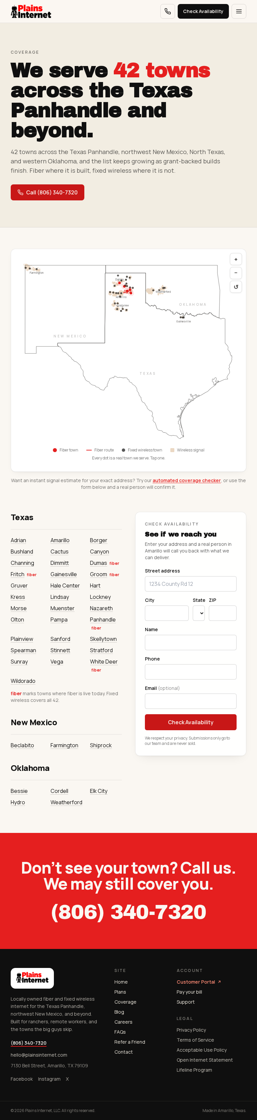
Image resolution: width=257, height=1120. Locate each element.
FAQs (120, 1032)
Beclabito (22, 745)
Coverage (125, 1002)
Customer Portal (196, 982)
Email (162, 688)
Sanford (60, 639)
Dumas (98, 563)
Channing (22, 563)
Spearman (23, 650)
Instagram (49, 1079)
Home (121, 982)
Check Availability (203, 11)
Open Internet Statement (205, 1060)
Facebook (22, 1079)
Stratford (101, 650)
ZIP (212, 600)
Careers (123, 1022)
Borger (98, 540)
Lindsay (60, 597)
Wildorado (23, 681)
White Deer (104, 661)
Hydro (18, 802)
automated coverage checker (187, 480)
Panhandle (103, 619)
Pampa (59, 619)
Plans (120, 992)
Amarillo (60, 540)
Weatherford (66, 802)
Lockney (100, 597)
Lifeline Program (194, 1070)
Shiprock (101, 745)
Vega (57, 661)
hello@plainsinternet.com (39, 1055)
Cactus (60, 551)
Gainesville (64, 574)
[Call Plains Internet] (167, 11)
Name (151, 629)
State (199, 600)
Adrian (18, 540)
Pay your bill (189, 992)
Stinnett (60, 650)
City (150, 600)
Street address (162, 571)
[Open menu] (239, 11)
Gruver (19, 585)
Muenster (63, 608)
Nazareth (101, 608)
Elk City (98, 791)
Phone (152, 659)
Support (186, 1002)
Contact (123, 1052)
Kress (18, 597)
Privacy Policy (191, 1030)
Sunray (19, 661)
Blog (119, 1012)
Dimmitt (60, 563)
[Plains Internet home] (31, 11)
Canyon (99, 551)
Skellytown (103, 639)
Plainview (22, 639)
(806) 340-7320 (128, 912)
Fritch (17, 574)
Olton (17, 619)
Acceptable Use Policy (202, 1050)
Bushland (22, 551)
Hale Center (65, 585)
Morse (19, 608)
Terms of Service (195, 1040)
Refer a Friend (129, 1042)
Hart (95, 585)
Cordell (59, 791)
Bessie (19, 791)
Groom (98, 574)
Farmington (64, 745)
